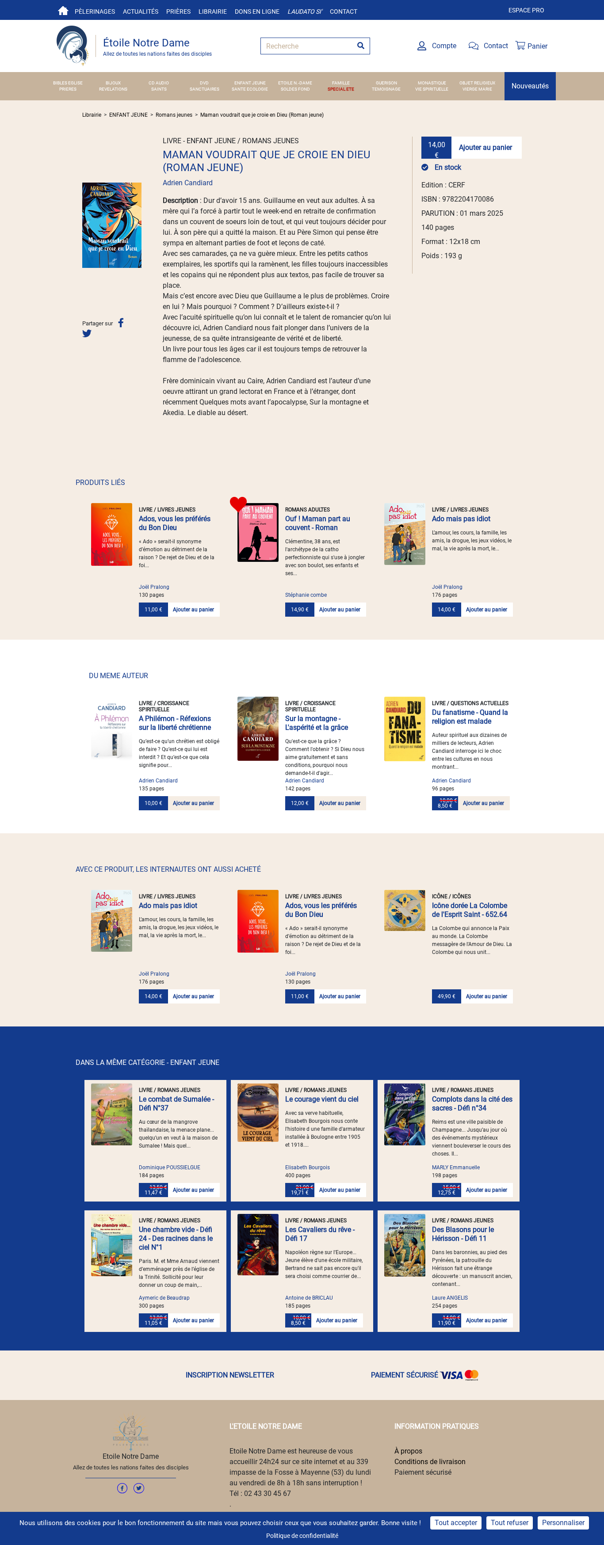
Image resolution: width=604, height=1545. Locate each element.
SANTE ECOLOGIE (250, 89)
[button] (86, 225)
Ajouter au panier (485, 147)
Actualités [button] (140, 11)
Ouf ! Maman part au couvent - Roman (317, 523)
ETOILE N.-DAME (295, 82)
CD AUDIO (159, 82)
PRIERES (67, 89)
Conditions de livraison (430, 1461)
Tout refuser (509, 1522)
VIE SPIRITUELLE (431, 89)
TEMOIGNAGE (386, 89)
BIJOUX (113, 82)
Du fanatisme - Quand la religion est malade (470, 716)
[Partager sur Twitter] (87, 333)
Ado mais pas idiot (461, 519)
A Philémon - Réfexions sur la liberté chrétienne (175, 723)
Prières (178, 11)
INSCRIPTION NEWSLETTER (230, 1375)
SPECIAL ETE (341, 89)
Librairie (213, 11)
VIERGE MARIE (477, 89)
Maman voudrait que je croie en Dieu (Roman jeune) (262, 115)
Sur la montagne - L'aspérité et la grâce (316, 723)
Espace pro (526, 10)
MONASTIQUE (432, 82)
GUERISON (386, 82)
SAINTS (159, 89)
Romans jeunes (174, 115)
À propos (408, 1451)
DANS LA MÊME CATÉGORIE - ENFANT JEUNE (147, 1062)
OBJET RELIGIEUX (477, 82)
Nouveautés (530, 86)
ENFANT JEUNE (250, 82)
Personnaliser (563, 1522)
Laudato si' (304, 11)
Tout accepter (456, 1522)
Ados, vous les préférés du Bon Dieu (174, 523)
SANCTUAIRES (204, 89)
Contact (343, 11)
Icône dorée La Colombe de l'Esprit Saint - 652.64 (469, 910)
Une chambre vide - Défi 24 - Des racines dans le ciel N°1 (176, 1238)
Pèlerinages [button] (95, 11)
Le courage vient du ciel (322, 1099)
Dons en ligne (257, 11)
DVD (204, 82)
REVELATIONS (113, 89)
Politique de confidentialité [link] (302, 1535)
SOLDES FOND (295, 89)
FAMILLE (341, 82)
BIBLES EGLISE (68, 82)
